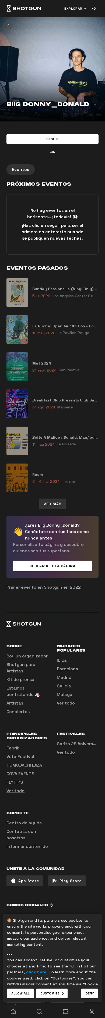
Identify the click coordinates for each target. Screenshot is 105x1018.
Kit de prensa (20, 679)
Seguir (52, 139)
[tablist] (52, 169)
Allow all (20, 993)
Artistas (14, 703)
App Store (28, 880)
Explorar (73, 8)
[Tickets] (65, 1011)
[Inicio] (23, 8)
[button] (52, 139)
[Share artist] (94, 8)
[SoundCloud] (52, 152)
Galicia (64, 686)
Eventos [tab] (20, 169)
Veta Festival (20, 756)
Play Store (71, 880)
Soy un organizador (27, 656)
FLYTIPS (14, 782)
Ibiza (62, 660)
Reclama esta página (52, 566)
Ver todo (66, 703)
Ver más (52, 504)
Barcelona (67, 669)
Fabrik (12, 748)
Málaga (64, 694)
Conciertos (18, 711)
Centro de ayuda (24, 823)
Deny (89, 993)
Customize (49, 993)
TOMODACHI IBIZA (24, 765)
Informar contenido (27, 846)
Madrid (64, 677)
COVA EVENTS (20, 773)
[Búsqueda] (39, 1011)
